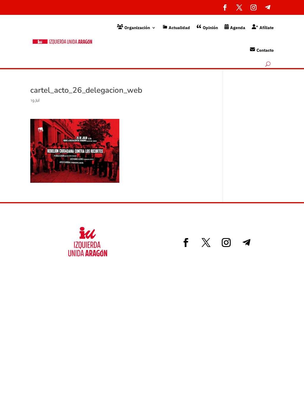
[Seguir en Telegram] (268, 7)
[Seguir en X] (239, 7)
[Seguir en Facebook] (225, 7)
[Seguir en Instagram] (253, 7)
